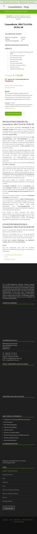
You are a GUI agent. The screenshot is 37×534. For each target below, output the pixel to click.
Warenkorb (5, 482)
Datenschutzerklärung (27, 519)
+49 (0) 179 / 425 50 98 (28, 2)
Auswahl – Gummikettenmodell (10, 471)
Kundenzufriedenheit (7, 501)
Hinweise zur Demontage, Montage (11, 489)
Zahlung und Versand (10, 108)
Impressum (5, 519)
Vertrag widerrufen (8, 508)
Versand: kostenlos (10, 87)
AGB (6, 257)
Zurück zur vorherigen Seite (16, 11)
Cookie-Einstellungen (18, 521)
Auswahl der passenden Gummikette (13, 254)
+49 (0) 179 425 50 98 (13, 356)
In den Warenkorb (13, 113)
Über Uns (5, 497)
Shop (4, 478)
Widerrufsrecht (17, 519)
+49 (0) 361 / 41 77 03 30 (11, 354)
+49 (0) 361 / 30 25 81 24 (11, 2)
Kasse (4, 486)
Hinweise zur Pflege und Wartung (10, 493)
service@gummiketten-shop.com (14, 358)
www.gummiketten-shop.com (12, 360)
